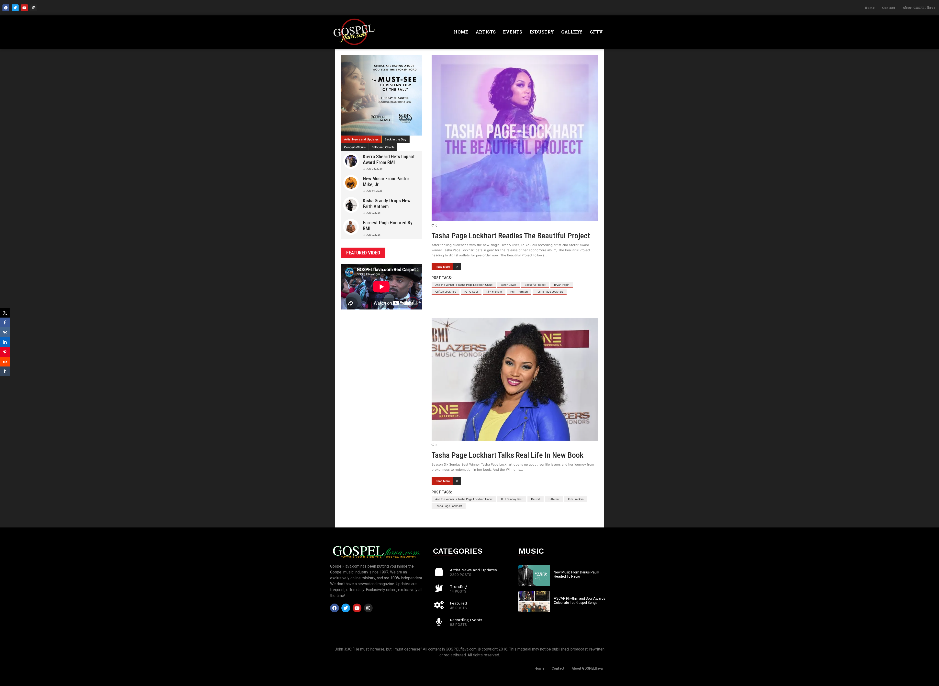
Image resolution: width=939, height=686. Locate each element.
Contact (888, 7)
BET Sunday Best (512, 499)
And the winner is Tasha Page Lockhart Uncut (463, 284)
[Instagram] (33, 7)
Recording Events (466, 619)
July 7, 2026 (373, 212)
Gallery (571, 32)
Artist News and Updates (361, 139)
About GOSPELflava (919, 7)
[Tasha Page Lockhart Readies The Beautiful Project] (515, 138)
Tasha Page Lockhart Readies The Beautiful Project (511, 235)
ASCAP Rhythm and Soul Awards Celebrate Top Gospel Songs (579, 600)
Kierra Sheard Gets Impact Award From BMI (389, 159)
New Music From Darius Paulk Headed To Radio (576, 574)
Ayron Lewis (508, 284)
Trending (458, 586)
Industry (541, 32)
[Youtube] (24, 7)
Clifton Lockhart (445, 291)
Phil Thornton (519, 291)
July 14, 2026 (374, 190)
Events (512, 32)
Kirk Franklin (494, 291)
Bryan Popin (561, 284)
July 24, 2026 (374, 168)
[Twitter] (15, 7)
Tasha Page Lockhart (549, 291)
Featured (458, 603)
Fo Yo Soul (471, 291)
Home (870, 7)
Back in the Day (395, 139)
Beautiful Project (535, 284)
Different (553, 499)
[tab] (361, 139)
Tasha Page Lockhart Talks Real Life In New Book (507, 455)
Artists (486, 32)
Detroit (535, 499)
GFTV (596, 32)
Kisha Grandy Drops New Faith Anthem (386, 203)
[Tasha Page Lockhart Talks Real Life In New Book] (515, 379)
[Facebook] (5, 7)
